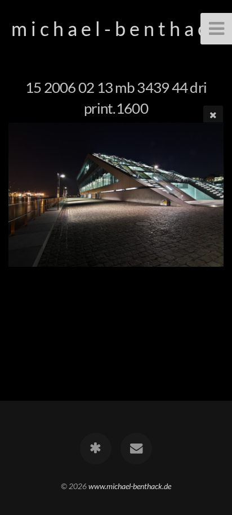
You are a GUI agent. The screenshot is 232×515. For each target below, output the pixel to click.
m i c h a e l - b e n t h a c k (116, 28)
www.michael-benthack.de (129, 486)
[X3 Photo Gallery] (95, 448)
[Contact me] (136, 448)
